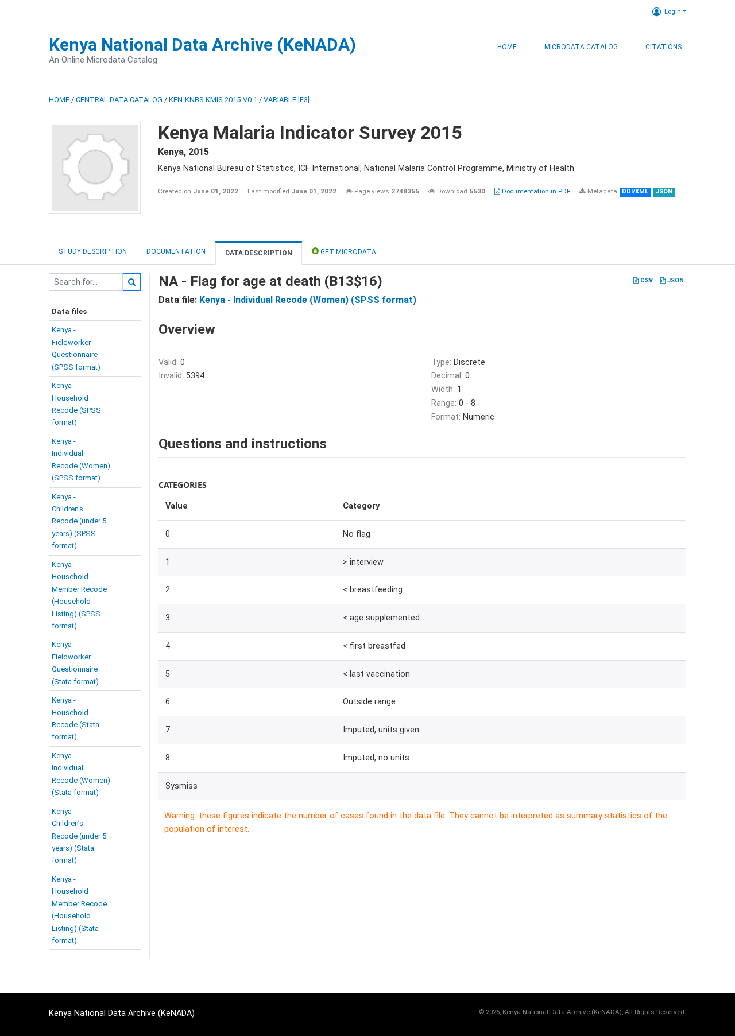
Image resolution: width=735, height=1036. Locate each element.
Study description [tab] (93, 251)
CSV (646, 280)
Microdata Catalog (581, 47)
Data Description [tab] (258, 253)
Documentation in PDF (535, 191)
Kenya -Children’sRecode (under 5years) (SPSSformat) (79, 521)
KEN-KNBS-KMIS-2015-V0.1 (213, 99)
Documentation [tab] (176, 251)
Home (507, 47)
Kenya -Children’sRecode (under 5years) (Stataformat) (79, 836)
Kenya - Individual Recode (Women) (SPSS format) (307, 299)
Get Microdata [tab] (347, 252)
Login (672, 11)
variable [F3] (287, 99)
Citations (663, 47)
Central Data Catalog (119, 99)
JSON (675, 280)
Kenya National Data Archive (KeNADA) (202, 44)
